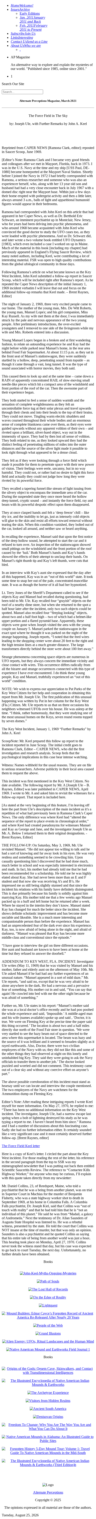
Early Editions (30, 13)
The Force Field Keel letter (21, 1146)
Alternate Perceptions (48, 1492)
